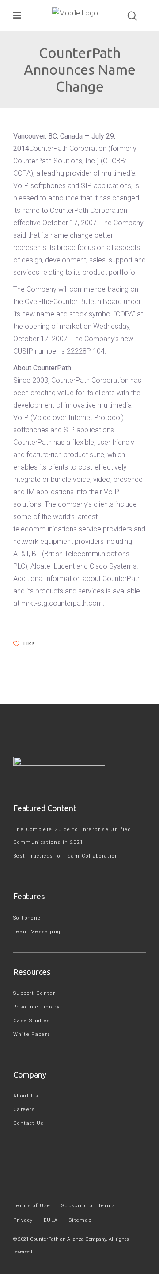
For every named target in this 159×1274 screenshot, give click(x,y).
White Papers (32, 1034)
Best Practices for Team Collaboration (65, 856)
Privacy (23, 1220)
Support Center (34, 993)
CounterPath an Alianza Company (68, 1239)
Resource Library (36, 1007)
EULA (51, 1220)
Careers (24, 1109)
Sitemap (80, 1220)
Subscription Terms (88, 1206)
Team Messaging (37, 932)
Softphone (27, 918)
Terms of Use (32, 1206)
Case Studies (31, 1021)
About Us (25, 1096)
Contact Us (28, 1123)
